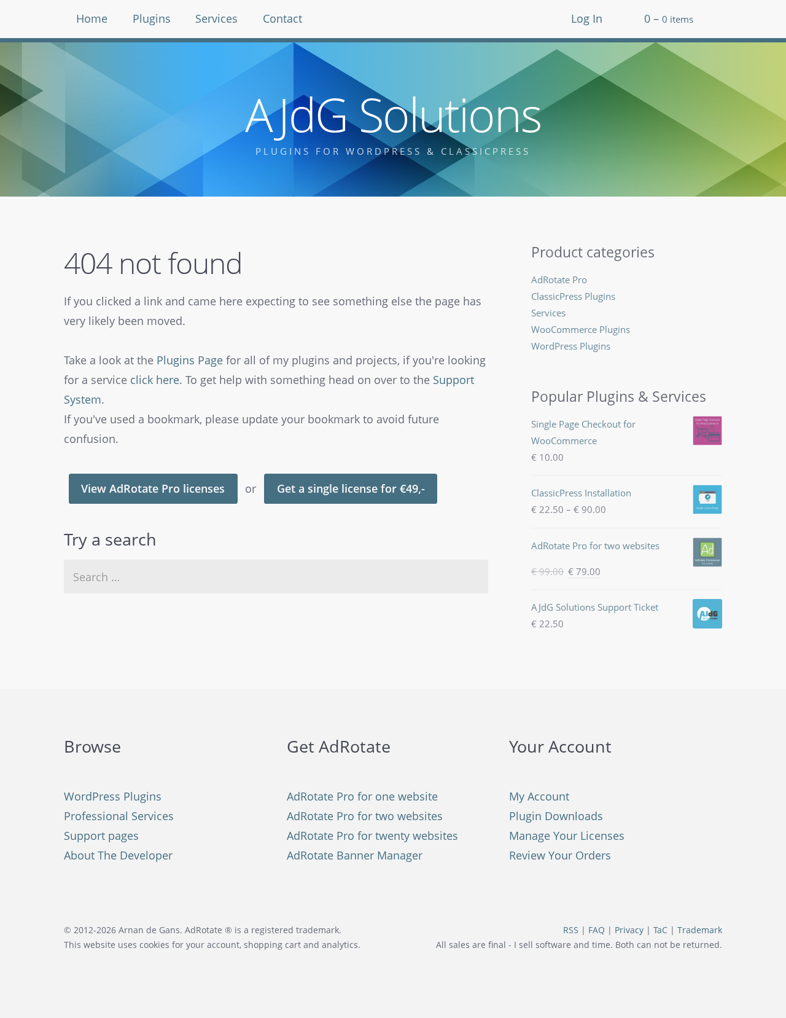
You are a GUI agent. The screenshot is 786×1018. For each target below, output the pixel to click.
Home (91, 18)
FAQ (596, 930)
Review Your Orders (560, 855)
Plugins (152, 18)
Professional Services (119, 816)
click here (154, 379)
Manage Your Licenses (567, 835)
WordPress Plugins (570, 346)
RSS (570, 930)
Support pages (101, 835)
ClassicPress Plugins (573, 296)
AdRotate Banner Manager (354, 855)
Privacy (629, 930)
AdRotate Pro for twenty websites (372, 835)
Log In (586, 18)
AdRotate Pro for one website (362, 796)
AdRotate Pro (559, 279)
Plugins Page (190, 360)
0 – (668, 18)
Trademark (699, 930)
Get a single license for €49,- (351, 488)
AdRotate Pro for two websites (365, 816)
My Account (539, 796)
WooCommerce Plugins (580, 329)
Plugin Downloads (556, 816)
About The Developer (118, 855)
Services (216, 18)
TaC (660, 930)
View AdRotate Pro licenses (153, 488)
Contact (282, 18)
